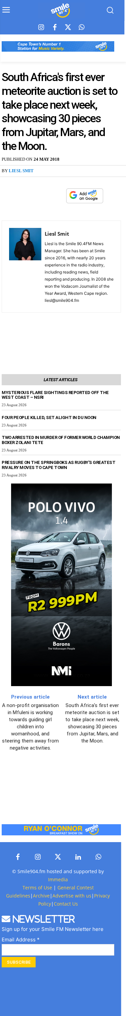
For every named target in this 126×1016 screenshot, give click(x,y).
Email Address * (21, 939)
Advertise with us (71, 895)
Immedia (58, 879)
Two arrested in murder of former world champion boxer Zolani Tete (61, 440)
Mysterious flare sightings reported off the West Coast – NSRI (55, 395)
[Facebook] (54, 27)
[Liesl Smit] (25, 266)
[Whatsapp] (81, 27)
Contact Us (66, 904)
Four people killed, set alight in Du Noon (49, 417)
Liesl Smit (21, 170)
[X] (42, 196)
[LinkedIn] (78, 857)
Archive (41, 895)
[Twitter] (68, 27)
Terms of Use (37, 887)
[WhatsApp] (57, 196)
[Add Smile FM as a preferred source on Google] (84, 199)
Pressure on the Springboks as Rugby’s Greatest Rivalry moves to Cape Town (58, 465)
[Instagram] (41, 27)
